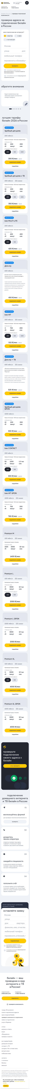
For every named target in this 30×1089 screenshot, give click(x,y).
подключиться (15, 941)
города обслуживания (8, 1010)
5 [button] (18, 108)
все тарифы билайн (7, 1041)
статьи (3, 1026)
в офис (19, 36)
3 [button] (14, 108)
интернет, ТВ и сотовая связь (10, 1048)
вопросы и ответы (7, 1029)
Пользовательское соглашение (15, 1073)
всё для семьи (6, 1051)
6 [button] (20, 108)
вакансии (4, 1065)
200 (8, 152)
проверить (15, 66)
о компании (5, 1060)
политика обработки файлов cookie (19, 1075)
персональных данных (9, 71)
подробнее (15, 166)
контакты (4, 1058)
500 (15, 152)
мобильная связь (6, 1053)
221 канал (18, 181)
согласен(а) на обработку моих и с (14, 72)
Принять (6, 1085)
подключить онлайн (15, 162)
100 (8, 594)
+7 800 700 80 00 (15, 7)
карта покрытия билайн (8, 1015)
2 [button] (12, 108)
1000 (22, 152)
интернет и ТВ (6, 1046)
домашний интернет (7, 1043)
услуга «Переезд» (6, 1022)
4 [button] (16, 108)
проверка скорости (7, 1036)
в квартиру (9, 36)
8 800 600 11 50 (4, 7)
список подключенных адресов (10, 1012)
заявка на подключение (8, 1019)
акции (3, 1031)
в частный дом (10, 39)
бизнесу (4, 1063)
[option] (14, 98)
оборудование (5, 1034)
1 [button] (9, 108)
